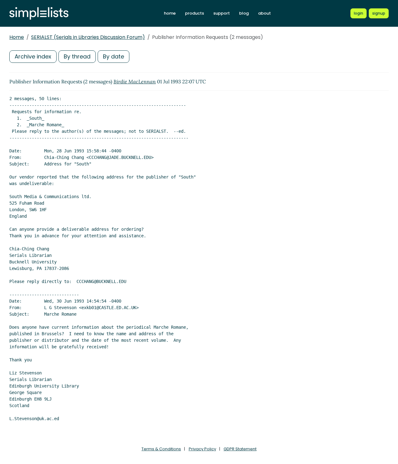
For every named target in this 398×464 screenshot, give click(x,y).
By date (113, 56)
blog (244, 13)
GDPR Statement (240, 449)
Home (16, 37)
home (170, 13)
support (221, 13)
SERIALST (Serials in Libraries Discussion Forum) (88, 37)
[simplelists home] (38, 13)
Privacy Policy (202, 449)
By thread (77, 56)
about (264, 13)
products (194, 13)
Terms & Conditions (161, 449)
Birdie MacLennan (134, 81)
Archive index (33, 56)
